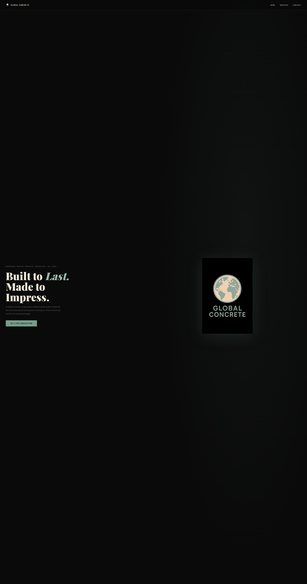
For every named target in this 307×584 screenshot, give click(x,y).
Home (272, 5)
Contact (297, 5)
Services (284, 5)
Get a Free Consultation (21, 323)
